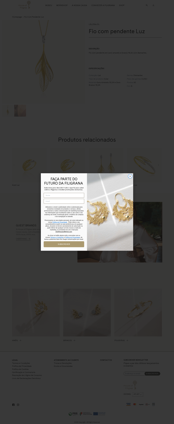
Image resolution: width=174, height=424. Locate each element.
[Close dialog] (130, 176)
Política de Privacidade (59, 222)
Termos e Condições (57, 237)
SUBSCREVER (64, 244)
